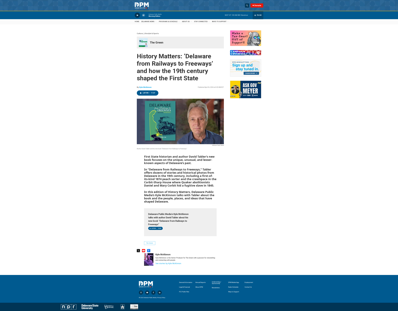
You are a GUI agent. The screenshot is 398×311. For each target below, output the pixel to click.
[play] (137, 15)
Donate (257, 5)
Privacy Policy (161, 297)
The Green (156, 42)
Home (137, 21)
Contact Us (248, 287)
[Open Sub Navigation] (156, 21)
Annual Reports (200, 282)
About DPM (199, 287)
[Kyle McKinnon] (148, 259)
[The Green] (143, 42)
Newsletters (216, 288)
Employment (249, 282)
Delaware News (147, 21)
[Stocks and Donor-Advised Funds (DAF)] (245, 38)
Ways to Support (219, 21)
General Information (185, 282)
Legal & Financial (184, 287)
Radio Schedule (233, 287)
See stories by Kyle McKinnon (168, 263)
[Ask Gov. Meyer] (245, 89)
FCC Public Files (184, 292)
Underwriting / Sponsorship (216, 282)
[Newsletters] (245, 68)
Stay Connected (201, 21)
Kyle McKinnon (145, 87)
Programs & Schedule (168, 21)
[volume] (143, 15)
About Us (186, 21)
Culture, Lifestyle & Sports (148, 33)
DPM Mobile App (233, 282)
